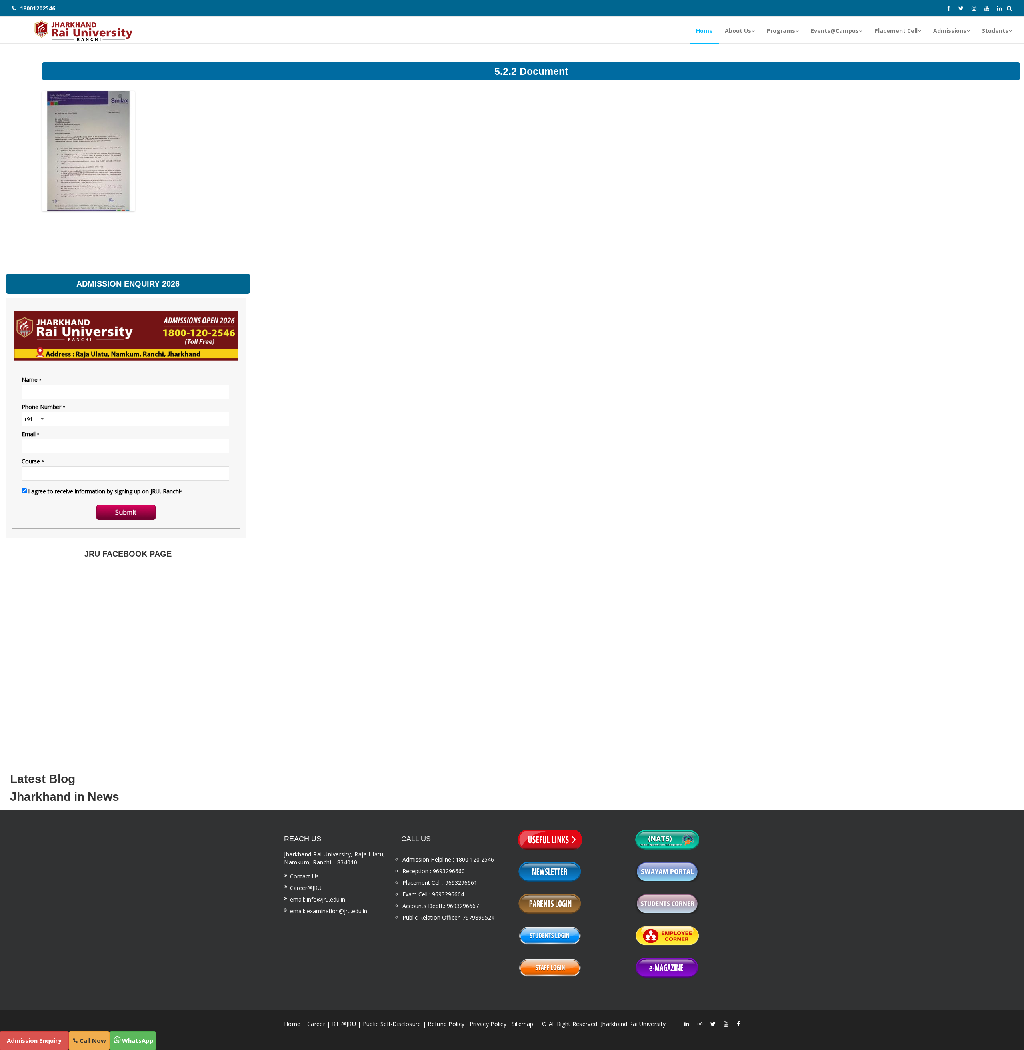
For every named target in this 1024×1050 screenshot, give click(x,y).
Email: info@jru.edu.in (317, 899)
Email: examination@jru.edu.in (328, 911)
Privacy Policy (488, 1024)
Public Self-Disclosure (392, 1024)
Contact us (304, 876)
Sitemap (523, 1024)
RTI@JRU (344, 1024)
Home (292, 1024)
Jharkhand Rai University (632, 1024)
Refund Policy (446, 1024)
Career (316, 1024)
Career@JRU (306, 888)
